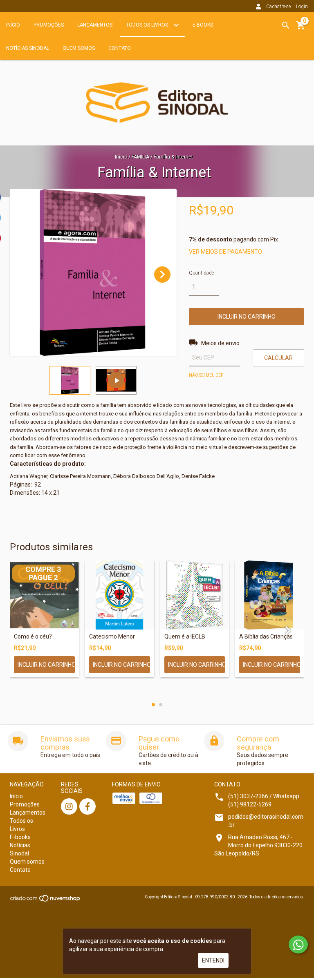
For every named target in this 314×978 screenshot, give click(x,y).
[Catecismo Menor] (119, 595)
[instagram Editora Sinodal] (69, 806)
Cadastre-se (278, 6)
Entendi (213, 960)
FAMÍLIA (140, 157)
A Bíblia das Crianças (266, 637)
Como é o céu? (33, 637)
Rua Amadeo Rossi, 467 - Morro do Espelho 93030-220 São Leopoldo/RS (258, 845)
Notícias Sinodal (27, 48)
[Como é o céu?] (44, 595)
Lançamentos (94, 25)
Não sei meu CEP (206, 375)
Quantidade (201, 273)
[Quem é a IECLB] (194, 595)
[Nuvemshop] (45, 900)
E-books (203, 25)
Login (302, 6)
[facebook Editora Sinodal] (87, 806)
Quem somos (79, 48)
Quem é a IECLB (184, 637)
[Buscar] (286, 25)
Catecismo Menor (112, 637)
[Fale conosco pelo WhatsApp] (298, 944)
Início (13, 25)
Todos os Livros (147, 25)
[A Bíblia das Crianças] (269, 595)
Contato (119, 48)
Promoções (49, 25)
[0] (301, 28)
